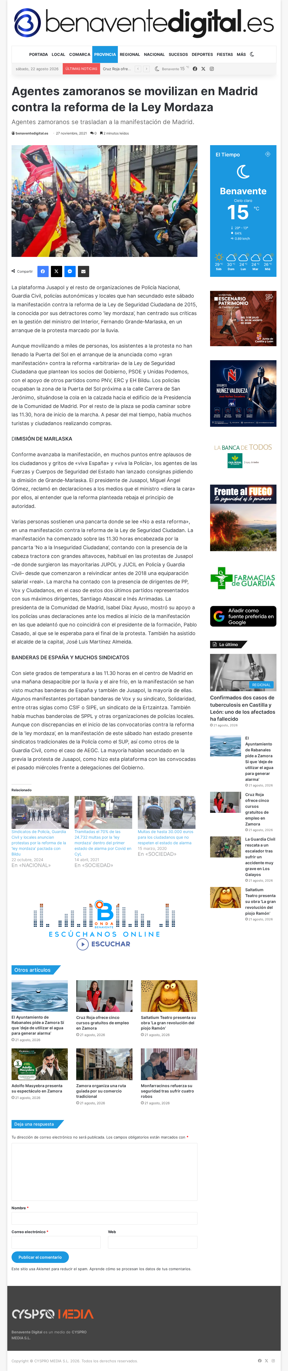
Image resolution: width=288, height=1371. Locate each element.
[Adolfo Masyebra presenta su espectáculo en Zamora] (40, 1064)
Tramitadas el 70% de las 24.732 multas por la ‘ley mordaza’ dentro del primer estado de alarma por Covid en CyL (103, 842)
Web (112, 1231)
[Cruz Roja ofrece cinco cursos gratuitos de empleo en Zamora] (104, 996)
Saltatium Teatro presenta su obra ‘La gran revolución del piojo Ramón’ (168, 1022)
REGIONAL (130, 54)
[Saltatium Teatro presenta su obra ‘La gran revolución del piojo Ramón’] (169, 996)
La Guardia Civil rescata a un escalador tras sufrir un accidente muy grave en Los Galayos (260, 857)
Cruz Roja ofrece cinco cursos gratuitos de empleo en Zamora (102, 1022)
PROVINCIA (105, 54)
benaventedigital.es (32, 133)
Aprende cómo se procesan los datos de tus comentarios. (140, 1269)
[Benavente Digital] (144, 22)
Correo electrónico (30, 1231)
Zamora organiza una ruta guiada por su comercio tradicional (101, 1091)
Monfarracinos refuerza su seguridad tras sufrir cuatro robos (167, 1091)
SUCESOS (178, 54)
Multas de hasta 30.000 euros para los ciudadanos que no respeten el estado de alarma (165, 837)
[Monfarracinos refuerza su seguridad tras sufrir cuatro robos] (169, 1064)
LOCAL (58, 54)
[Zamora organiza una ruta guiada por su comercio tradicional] (104, 1064)
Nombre (20, 1208)
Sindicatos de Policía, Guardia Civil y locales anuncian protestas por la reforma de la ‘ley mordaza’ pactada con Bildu (39, 842)
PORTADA (38, 54)
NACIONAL (154, 54)
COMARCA (79, 54)
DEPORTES (202, 54)
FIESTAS (225, 54)
